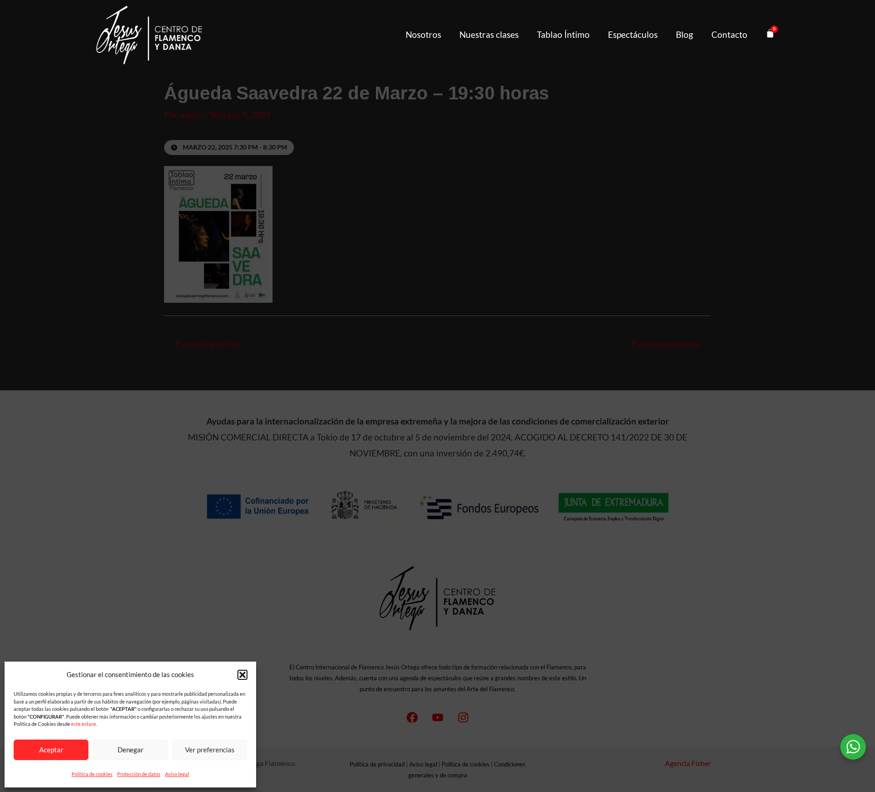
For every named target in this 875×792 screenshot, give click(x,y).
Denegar (131, 749)
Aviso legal (177, 774)
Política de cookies (92, 774)
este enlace (83, 724)
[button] (242, 674)
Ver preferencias (210, 749)
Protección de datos (138, 774)
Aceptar (51, 749)
